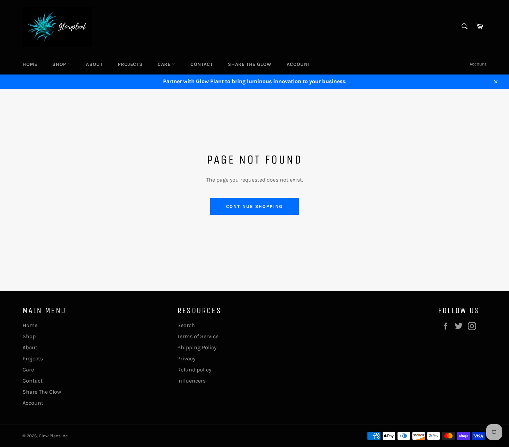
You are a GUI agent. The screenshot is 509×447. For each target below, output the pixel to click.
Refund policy (194, 369)
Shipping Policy (196, 347)
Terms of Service (197, 336)
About (94, 64)
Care (165, 64)
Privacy (186, 358)
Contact (201, 64)
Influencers (191, 380)
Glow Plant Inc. (54, 435)
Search (186, 325)
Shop (60, 64)
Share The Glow (249, 64)
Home (30, 64)
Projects (130, 64)
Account (298, 64)
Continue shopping (254, 206)
